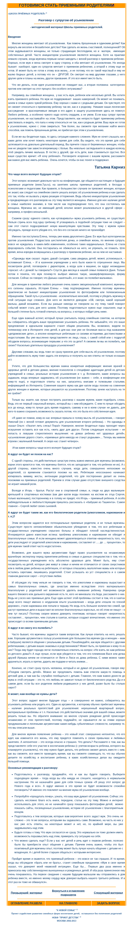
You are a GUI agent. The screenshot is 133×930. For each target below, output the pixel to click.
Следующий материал (108, 892)
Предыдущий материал (26, 892)
